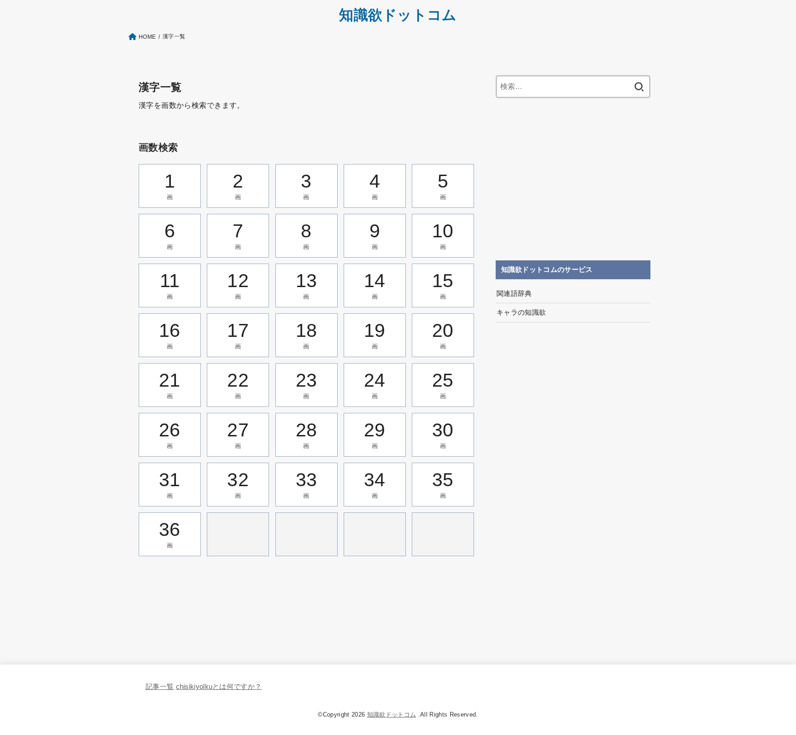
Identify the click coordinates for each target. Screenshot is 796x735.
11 (170, 285)
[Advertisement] (573, 179)
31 (170, 484)
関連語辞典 (514, 293)
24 (375, 385)
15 (443, 285)
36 (170, 534)
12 (238, 285)
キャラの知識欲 (521, 312)
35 (443, 484)
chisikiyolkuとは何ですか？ (219, 686)
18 (306, 335)
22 (238, 385)
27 (238, 434)
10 (443, 235)
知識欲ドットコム (398, 15)
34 (375, 484)
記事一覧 (160, 686)
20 (443, 335)
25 (443, 385)
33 (306, 484)
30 (443, 434)
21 (170, 385)
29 (375, 434)
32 (238, 484)
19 (375, 335)
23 (306, 385)
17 (238, 335)
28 (306, 434)
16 (170, 335)
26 (170, 434)
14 (375, 285)
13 (306, 285)
